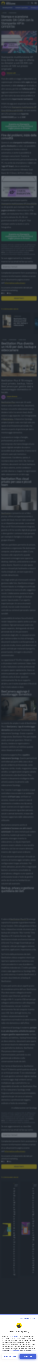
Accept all (28, 1356)
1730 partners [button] (14, 1336)
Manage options (10, 1356)
